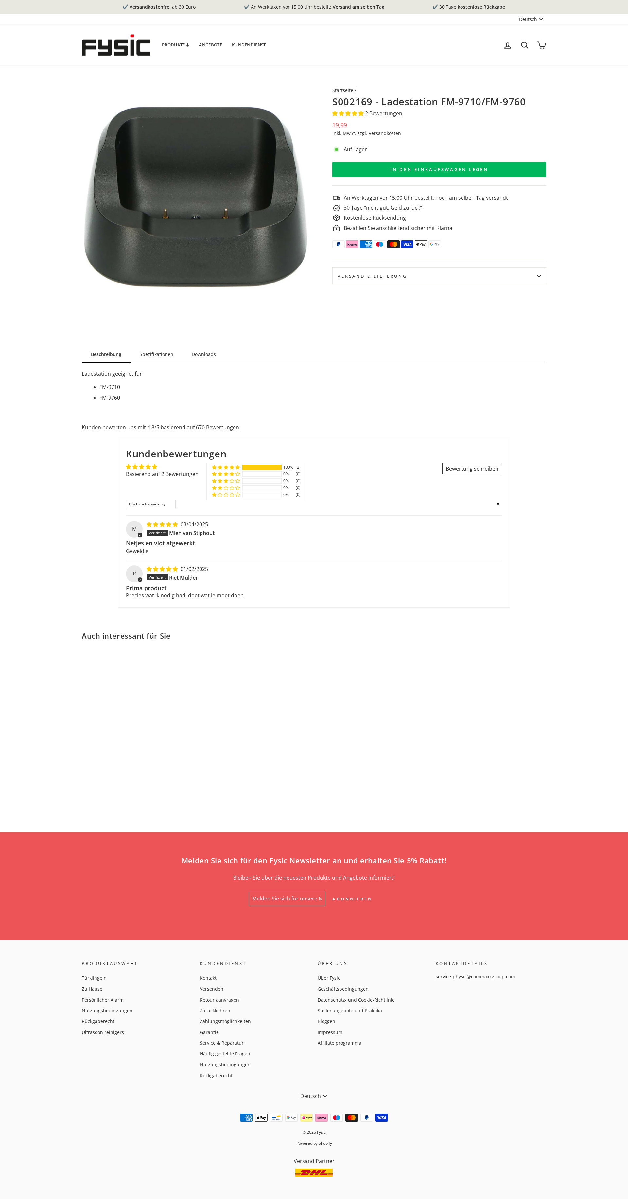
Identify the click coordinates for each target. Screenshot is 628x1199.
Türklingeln (94, 978)
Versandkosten (385, 133)
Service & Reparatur (222, 1043)
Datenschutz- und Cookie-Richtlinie (356, 1000)
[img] (163, 524)
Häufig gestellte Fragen (225, 1054)
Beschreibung (106, 354)
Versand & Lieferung (372, 276)
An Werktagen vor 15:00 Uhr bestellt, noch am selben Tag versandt (426, 197)
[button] (348, 113)
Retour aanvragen (219, 1000)
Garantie (209, 1032)
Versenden (211, 989)
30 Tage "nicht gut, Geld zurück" (383, 207)
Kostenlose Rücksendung (375, 217)
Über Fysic (329, 978)
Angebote (210, 45)
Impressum (330, 1032)
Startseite (342, 90)
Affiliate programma (339, 1043)
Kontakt (208, 978)
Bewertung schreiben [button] (472, 468)
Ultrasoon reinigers (103, 1032)
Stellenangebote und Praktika (350, 1010)
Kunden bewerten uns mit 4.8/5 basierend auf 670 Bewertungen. (161, 427)
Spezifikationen (156, 354)
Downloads (204, 354)
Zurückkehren (215, 1010)
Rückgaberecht (98, 1021)
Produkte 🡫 (175, 45)
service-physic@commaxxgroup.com (475, 976)
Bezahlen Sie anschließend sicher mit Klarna (398, 227)
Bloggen (326, 1021)
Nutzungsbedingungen (107, 1010)
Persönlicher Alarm (103, 1000)
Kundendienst (249, 45)
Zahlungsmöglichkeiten (225, 1021)
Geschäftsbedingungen (343, 989)
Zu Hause (92, 989)
